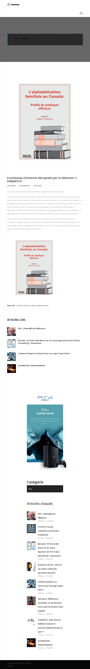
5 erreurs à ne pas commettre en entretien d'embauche (48, 531)
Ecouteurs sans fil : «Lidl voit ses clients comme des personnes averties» (50, 569)
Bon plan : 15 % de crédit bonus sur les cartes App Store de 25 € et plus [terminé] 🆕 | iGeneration (49, 341)
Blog (30, 489)
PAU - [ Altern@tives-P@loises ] (32, 328)
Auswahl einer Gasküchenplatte (31, 365)
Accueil (17, 38)
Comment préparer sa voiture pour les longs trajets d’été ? (44, 353)
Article (25, 38)
